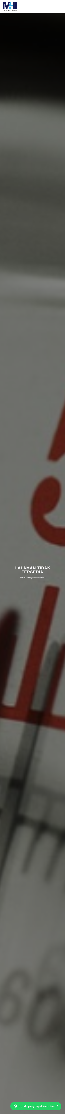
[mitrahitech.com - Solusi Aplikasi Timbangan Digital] (10, 6)
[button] (59, 6)
